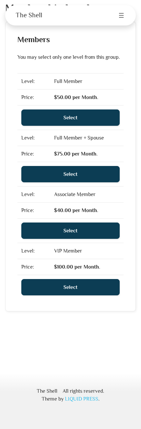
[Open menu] (121, 15)
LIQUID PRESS (81, 399)
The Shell (29, 15)
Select (71, 118)
